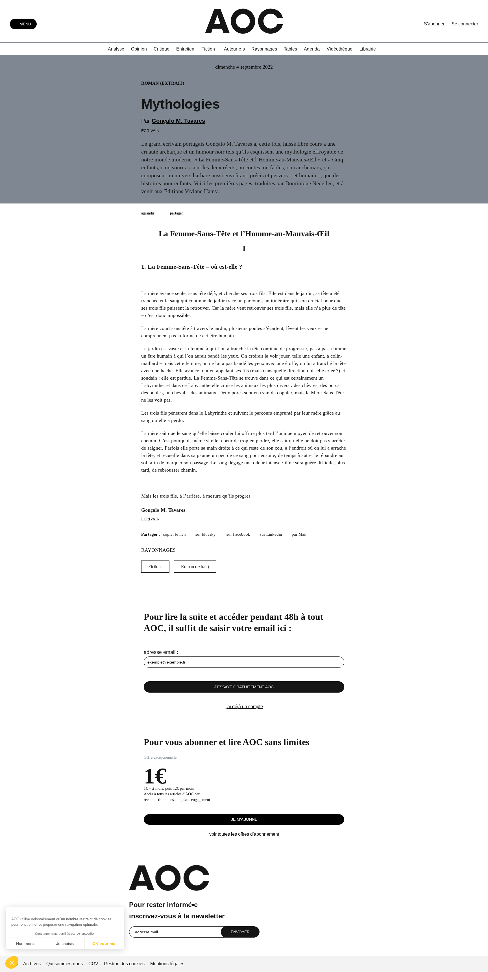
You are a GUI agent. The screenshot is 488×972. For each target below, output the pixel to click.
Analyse (116, 49)
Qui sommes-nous (64, 963)
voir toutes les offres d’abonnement (244, 834)
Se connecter (465, 23)
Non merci (25, 943)
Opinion (139, 49)
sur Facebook (238, 534)
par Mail (299, 534)
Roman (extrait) (195, 566)
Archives (32, 963)
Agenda (312, 49)
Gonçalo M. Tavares (178, 121)
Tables (290, 49)
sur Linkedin (271, 534)
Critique (161, 49)
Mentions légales (167, 963)
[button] (12, 962)
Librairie (368, 49)
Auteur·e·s (234, 49)
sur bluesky (206, 534)
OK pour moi (104, 943)
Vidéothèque (339, 49)
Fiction (208, 49)
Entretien (185, 49)
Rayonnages (264, 49)
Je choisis (65, 943)
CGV (93, 963)
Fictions (155, 566)
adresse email (159, 652)
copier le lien (174, 534)
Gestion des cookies (125, 963)
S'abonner (434, 23)
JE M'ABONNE (244, 819)
